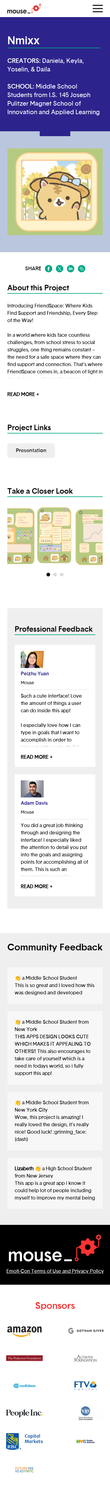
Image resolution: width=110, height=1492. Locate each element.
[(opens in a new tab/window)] (48, 268)
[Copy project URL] (81, 268)
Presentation (31, 450)
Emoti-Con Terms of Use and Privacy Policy (55, 1271)
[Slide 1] (55, 574)
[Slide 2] (62, 574)
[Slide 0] (48, 574)
